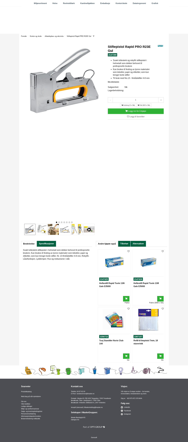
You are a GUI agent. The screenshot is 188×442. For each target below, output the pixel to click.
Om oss (23, 401)
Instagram (127, 414)
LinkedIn (127, 407)
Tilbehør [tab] (124, 244)
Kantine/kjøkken (87, 3)
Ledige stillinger (26, 406)
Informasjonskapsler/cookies (31, 416)
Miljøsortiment (40, 3)
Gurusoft (94, 437)
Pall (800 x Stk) (144, 105)
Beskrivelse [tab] (29, 244)
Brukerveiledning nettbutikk (30, 419)
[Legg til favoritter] (128, 251)
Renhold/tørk (69, 3)
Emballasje (105, 3)
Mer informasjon (113, 82)
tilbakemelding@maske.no (93, 407)
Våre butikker (25, 404)
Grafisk (155, 3)
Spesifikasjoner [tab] (46, 244)
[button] (56, 222)
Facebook (127, 411)
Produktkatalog (26, 392)
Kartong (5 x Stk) (129, 105)
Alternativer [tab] (138, 244)
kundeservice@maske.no (85, 394)
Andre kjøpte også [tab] (107, 244)
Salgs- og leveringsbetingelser (31, 411)
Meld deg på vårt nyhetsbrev (31, 396)
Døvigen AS (75, 420)
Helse (54, 3)
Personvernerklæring (28, 414)
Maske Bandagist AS (78, 417)
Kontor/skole (121, 3)
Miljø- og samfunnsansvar (30, 409)
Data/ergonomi (139, 3)
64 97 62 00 (81, 391)
